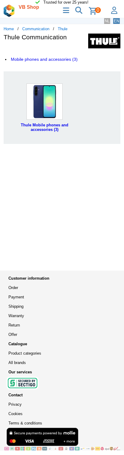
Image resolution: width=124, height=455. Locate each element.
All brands (17, 362)
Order (13, 287)
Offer (12, 334)
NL (107, 21)
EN (116, 21)
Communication (35, 29)
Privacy (15, 404)
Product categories (24, 353)
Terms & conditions (25, 423)
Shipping (15, 306)
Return (14, 325)
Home (9, 29)
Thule (62, 29)
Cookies (15, 413)
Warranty (16, 316)
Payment (16, 297)
